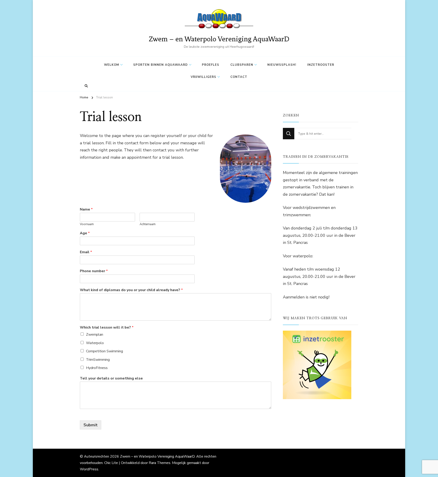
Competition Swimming (104, 351)
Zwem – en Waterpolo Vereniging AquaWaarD (219, 39)
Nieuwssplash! (281, 65)
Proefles (210, 65)
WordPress (89, 469)
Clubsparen (241, 65)
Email (86, 252)
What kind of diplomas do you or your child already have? (131, 290)
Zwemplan (94, 334)
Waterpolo (95, 342)
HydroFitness (97, 367)
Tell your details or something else (111, 378)
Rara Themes (159, 462)
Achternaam (148, 224)
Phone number (94, 271)
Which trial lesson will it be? (106, 327)
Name (86, 209)
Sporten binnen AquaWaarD (160, 65)
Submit (90, 425)
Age (85, 233)
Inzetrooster (320, 65)
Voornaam (87, 224)
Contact (238, 77)
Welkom (111, 65)
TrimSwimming (98, 359)
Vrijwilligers (203, 77)
